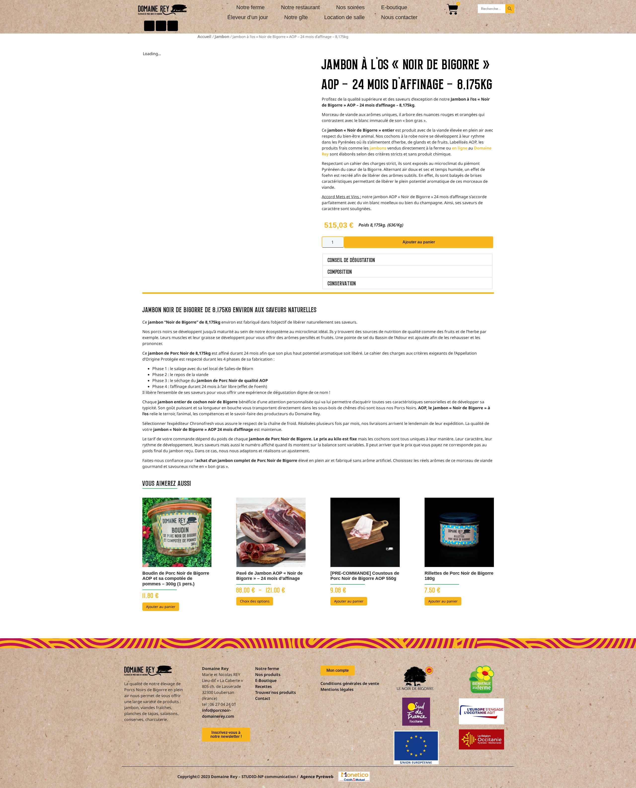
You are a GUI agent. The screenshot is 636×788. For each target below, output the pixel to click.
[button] (407, 259)
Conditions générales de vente (349, 683)
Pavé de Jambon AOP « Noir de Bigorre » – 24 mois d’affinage (269, 576)
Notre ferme (250, 7)
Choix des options (255, 601)
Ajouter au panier (418, 242)
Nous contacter (399, 17)
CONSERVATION (342, 283)
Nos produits (267, 674)
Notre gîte (296, 17)
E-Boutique (266, 680)
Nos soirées (350, 7)
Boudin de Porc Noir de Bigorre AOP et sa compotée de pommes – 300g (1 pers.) (175, 578)
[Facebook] (149, 26)
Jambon (222, 36)
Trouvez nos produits (275, 692)
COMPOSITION (340, 271)
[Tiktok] (161, 26)
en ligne (459, 148)
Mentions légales (337, 689)
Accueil (204, 36)
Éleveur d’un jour (247, 17)
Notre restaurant (300, 7)
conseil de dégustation (351, 259)
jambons (378, 148)
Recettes (263, 686)
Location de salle (344, 17)
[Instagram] (172, 26)
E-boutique (394, 7)
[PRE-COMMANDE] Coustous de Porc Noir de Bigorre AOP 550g (364, 576)
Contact (262, 698)
